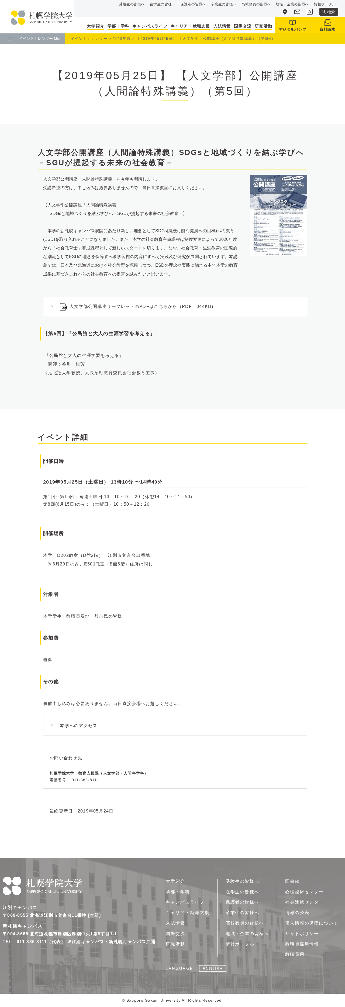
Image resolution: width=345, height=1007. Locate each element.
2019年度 (122, 38)
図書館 (292, 881)
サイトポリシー (302, 933)
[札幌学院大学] (41, 18)
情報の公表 (297, 912)
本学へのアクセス (78, 725)
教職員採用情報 (302, 944)
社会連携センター (304, 902)
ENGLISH (213, 968)
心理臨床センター (304, 892)
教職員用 (295, 954)
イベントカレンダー (89, 38)
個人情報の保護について (311, 923)
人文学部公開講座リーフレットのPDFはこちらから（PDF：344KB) (141, 306)
